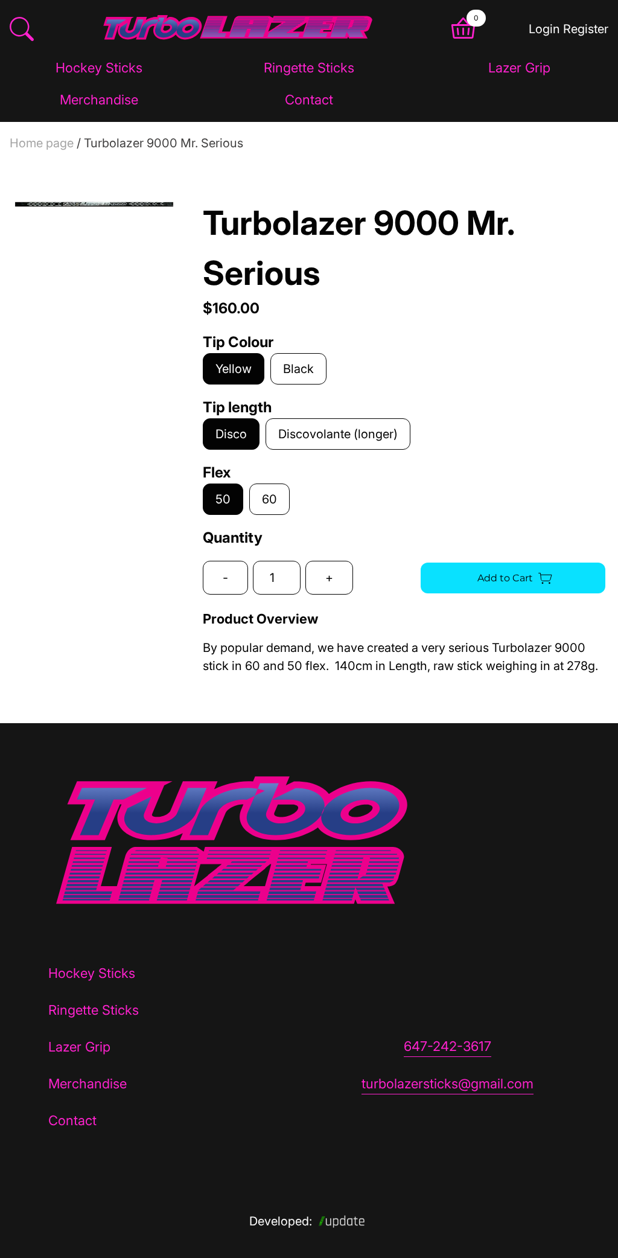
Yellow (233, 369)
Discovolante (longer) (338, 434)
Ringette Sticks (309, 67)
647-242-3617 (447, 1046)
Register (585, 29)
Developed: (280, 1221)
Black (298, 369)
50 (223, 499)
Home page (42, 143)
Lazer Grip (519, 67)
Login (544, 29)
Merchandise (99, 99)
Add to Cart (505, 578)
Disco (231, 434)
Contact (309, 99)
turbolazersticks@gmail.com (448, 1083)
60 (269, 499)
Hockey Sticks (99, 67)
